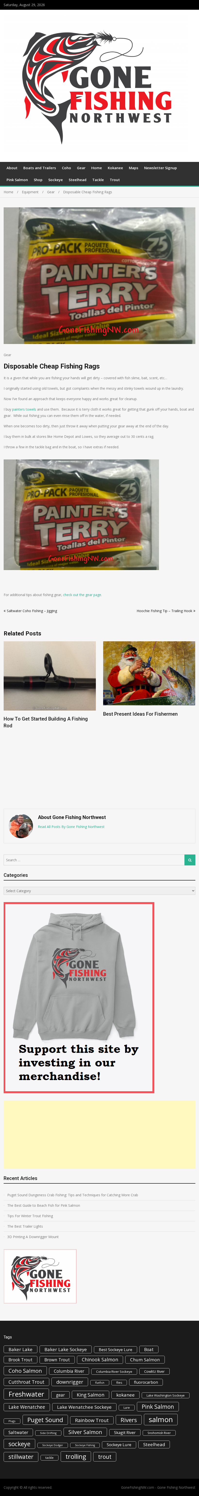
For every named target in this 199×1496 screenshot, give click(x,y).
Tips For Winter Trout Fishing (30, 1216)
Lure (127, 1408)
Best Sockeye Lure (115, 1349)
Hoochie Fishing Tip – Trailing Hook (164, 610)
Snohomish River (159, 1433)
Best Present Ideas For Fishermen (41, 714)
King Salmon (90, 1394)
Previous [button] (7, 722)
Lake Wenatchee (26, 1407)
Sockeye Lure (119, 1444)
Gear (81, 167)
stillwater (20, 1457)
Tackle (98, 179)
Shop (38, 179)
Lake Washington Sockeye (166, 1395)
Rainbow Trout (92, 1420)
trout (104, 1457)
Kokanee (115, 167)
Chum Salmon (145, 1359)
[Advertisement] (99, 1134)
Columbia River (69, 1371)
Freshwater (26, 1394)
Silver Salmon (85, 1431)
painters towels (24, 409)
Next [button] (192, 722)
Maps (133, 167)
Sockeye (55, 179)
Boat (149, 1349)
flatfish (99, 1382)
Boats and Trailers (39, 167)
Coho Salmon (25, 1370)
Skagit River (125, 1432)
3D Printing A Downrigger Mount (33, 1236)
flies (119, 1383)
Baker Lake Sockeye (65, 1349)
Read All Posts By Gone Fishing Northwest (71, 826)
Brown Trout (57, 1360)
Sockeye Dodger (52, 1445)
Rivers (129, 1420)
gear (60, 1395)
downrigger (69, 1381)
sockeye (19, 1444)
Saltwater (18, 1432)
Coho (66, 167)
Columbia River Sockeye (114, 1371)
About (12, 167)
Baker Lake (20, 1349)
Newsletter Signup (160, 167)
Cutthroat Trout (26, 1382)
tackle (49, 1458)
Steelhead (77, 179)
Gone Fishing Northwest (176, 1487)
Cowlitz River (154, 1371)
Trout (115, 179)
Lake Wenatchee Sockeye (84, 1407)
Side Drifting (48, 1433)
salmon (161, 1419)
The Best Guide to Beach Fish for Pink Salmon (43, 1205)
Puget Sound (45, 1420)
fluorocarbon (146, 1382)
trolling (76, 1456)
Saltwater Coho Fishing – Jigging (32, 610)
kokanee (125, 1395)
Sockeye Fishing (85, 1445)
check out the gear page (82, 594)
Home (96, 167)
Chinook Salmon (100, 1359)
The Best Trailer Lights (25, 1226)
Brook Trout (20, 1360)
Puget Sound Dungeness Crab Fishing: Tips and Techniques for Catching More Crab (72, 1195)
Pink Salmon (17, 179)
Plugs (12, 1421)
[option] (50, 680)
